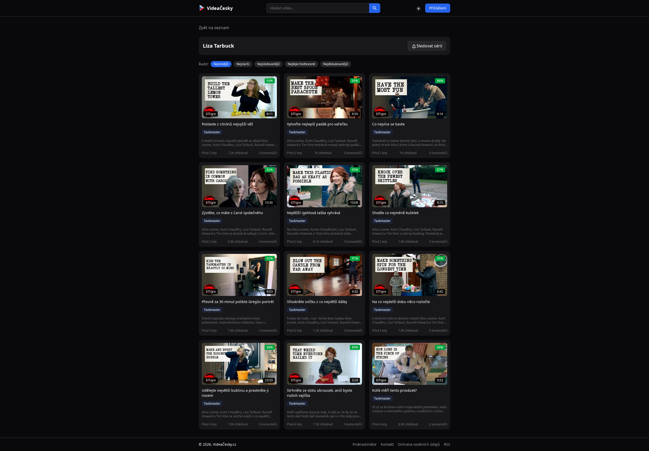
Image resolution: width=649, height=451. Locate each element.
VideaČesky (220, 8)
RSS (447, 444)
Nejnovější (221, 64)
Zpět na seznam (214, 27)
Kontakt (387, 444)
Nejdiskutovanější (335, 64)
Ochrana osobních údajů (419, 444)
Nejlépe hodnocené (301, 64)
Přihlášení (437, 8)
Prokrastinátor (365, 444)
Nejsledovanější (268, 64)
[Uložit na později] (217, 82)
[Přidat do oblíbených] (208, 82)
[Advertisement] (170, 92)
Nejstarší (243, 64)
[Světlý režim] (418, 8)
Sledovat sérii (429, 46)
